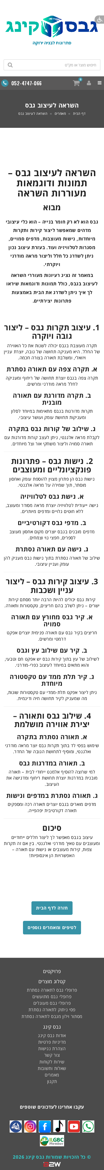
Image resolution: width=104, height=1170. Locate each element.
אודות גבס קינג (52, 1035)
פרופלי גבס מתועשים (52, 996)
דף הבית (79, 113)
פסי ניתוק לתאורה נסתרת (52, 1009)
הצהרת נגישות (52, 1048)
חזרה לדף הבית (52, 908)
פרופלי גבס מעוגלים (52, 1003)
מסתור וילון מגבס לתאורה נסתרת (52, 1016)
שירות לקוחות (51, 1062)
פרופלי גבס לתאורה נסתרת (52, 990)
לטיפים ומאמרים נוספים (52, 927)
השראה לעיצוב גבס (32, 113)
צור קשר (52, 1055)
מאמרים (60, 113)
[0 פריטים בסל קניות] (76, 83)
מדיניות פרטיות (52, 1042)
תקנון (52, 1081)
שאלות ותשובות (52, 1068)
